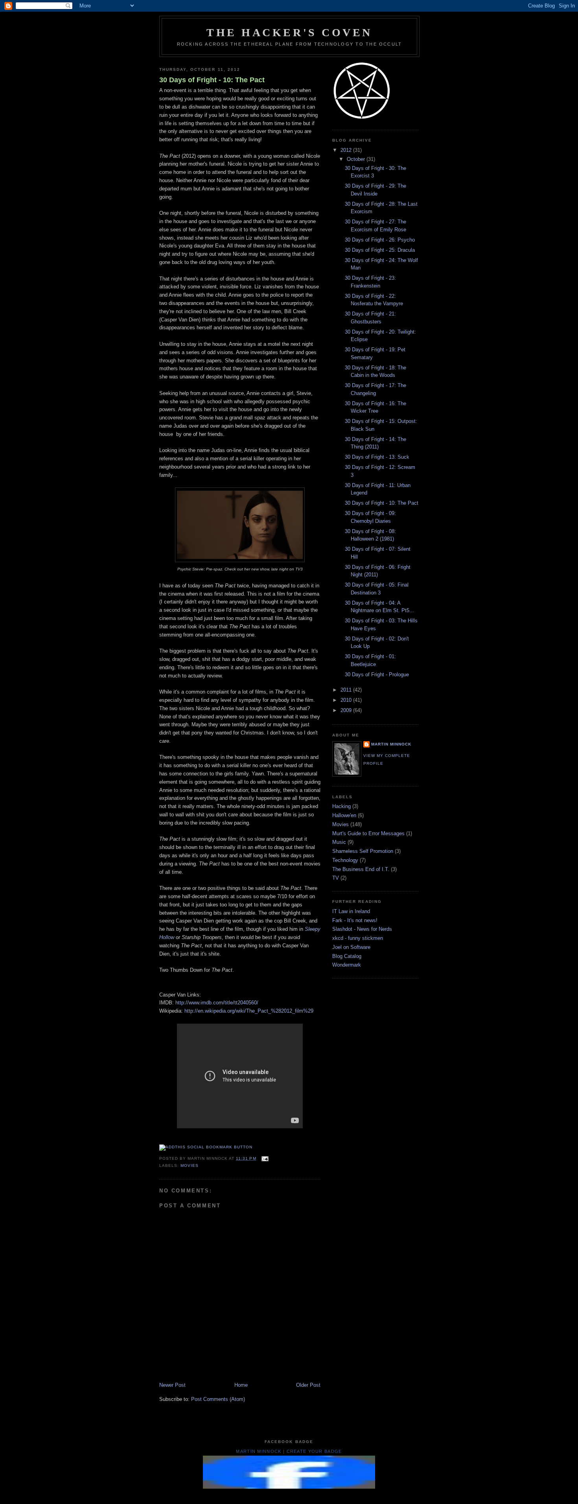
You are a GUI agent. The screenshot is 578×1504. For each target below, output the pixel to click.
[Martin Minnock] (289, 1487)
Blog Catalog (346, 956)
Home (241, 1385)
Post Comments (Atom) (218, 1399)
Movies (189, 1165)
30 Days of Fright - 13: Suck (377, 457)
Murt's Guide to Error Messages (368, 833)
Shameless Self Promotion (362, 851)
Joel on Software (351, 947)
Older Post (308, 1385)
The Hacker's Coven (289, 32)
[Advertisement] (302, 1494)
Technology (345, 860)
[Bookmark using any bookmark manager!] (205, 1147)
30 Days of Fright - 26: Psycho (380, 240)
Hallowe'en (344, 815)
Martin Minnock (391, 744)
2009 (347, 710)
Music (339, 842)
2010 (347, 700)
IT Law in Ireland (351, 911)
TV (335, 878)
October (356, 159)
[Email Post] (264, 1158)
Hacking (341, 806)
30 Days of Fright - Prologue (377, 674)
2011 (347, 690)
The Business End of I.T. (360, 869)
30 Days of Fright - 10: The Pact (212, 80)
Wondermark (346, 965)
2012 (347, 150)
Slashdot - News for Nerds (362, 929)
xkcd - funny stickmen (357, 938)
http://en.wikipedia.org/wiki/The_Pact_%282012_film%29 (248, 1011)
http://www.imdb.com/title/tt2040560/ (216, 1003)
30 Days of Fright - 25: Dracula (380, 250)
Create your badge (314, 1451)
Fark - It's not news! (354, 920)
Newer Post (172, 1385)
